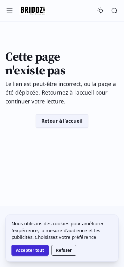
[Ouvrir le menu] (10, 10)
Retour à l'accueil (61, 121)
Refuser (64, 250)
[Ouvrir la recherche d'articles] (114, 10)
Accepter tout (30, 250)
